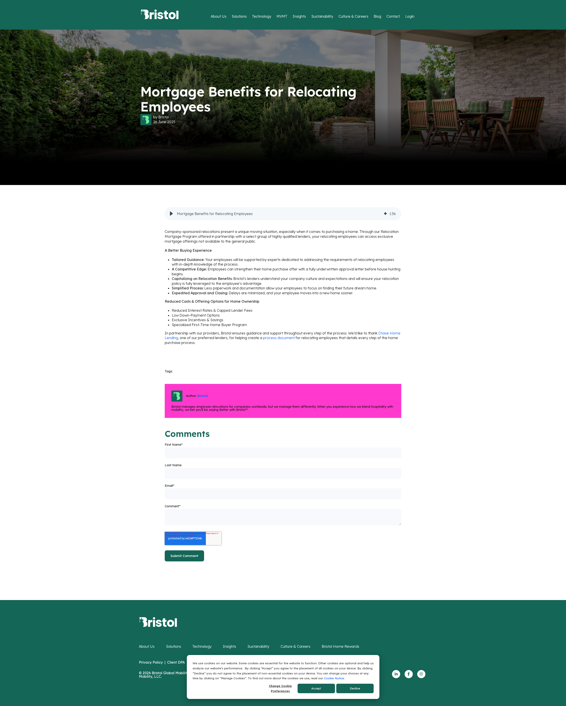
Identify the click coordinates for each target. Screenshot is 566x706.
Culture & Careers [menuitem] (295, 646)
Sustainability (322, 16)
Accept (316, 688)
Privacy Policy (151, 662)
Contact (393, 16)
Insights (299, 16)
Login (409, 16)
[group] (283, 213)
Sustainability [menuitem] (258, 646)
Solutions (239, 16)
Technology (261, 16)
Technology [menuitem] (202, 646)
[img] (385, 213)
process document (279, 338)
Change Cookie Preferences (280, 688)
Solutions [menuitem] (173, 646)
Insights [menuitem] (229, 646)
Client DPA (176, 662)
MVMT (282, 16)
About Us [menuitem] (147, 646)
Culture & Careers (353, 16)
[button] (171, 213)
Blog (377, 16)
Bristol (163, 117)
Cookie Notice (334, 678)
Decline (355, 688)
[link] (158, 621)
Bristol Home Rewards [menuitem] (340, 646)
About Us (218, 16)
